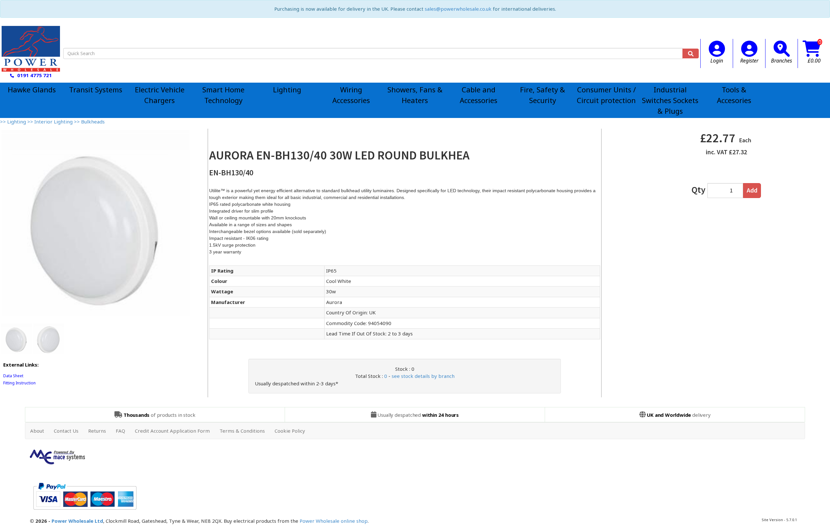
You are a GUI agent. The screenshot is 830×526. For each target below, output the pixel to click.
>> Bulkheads (89, 121)
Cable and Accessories (478, 95)
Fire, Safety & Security (542, 95)
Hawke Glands (32, 89)
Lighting (287, 89)
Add (752, 190)
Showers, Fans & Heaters (415, 95)
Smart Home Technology (223, 95)
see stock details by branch (423, 376)
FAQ (120, 430)
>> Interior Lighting (50, 121)
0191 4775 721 (34, 75)
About (37, 430)
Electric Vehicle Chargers (159, 95)
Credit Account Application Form (172, 430)
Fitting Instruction (19, 383)
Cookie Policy (290, 430)
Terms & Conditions (242, 430)
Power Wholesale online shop (334, 521)
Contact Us (66, 430)
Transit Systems (95, 89)
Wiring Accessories (351, 95)
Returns (97, 430)
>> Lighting (13, 121)
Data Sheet (13, 376)
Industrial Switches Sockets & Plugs (670, 100)
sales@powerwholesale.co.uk (458, 9)
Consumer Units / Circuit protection (606, 95)
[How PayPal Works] (84, 495)
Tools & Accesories (734, 95)
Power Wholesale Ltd (77, 521)
